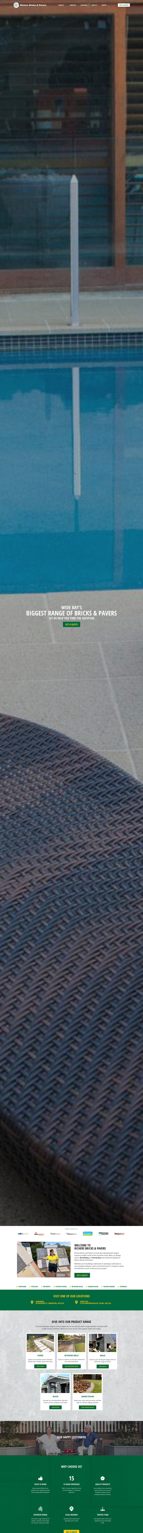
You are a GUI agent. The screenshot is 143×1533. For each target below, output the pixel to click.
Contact (104, 7)
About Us (94, 7)
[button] (29, 1343)
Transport (73, 7)
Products (60, 7)
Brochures (84, 7)
